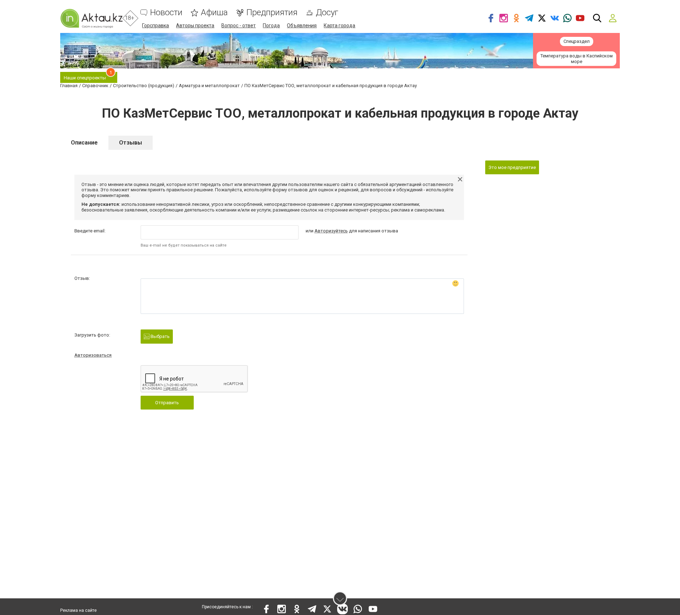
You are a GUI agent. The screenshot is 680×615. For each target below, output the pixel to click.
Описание (84, 142)
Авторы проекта (195, 25)
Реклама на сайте (78, 610)
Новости (166, 12)
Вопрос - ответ (238, 25)
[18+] (91, 18)
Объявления (302, 25)
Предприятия (272, 12)
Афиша (214, 12)
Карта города (339, 25)
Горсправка (155, 25)
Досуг (327, 12)
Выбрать (159, 336)
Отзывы (130, 142)
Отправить (167, 402)
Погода (271, 25)
